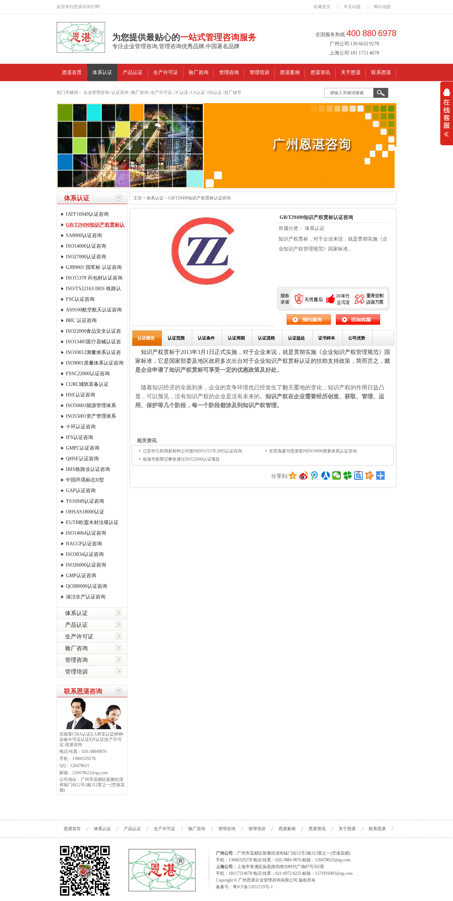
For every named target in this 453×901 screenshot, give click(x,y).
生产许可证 (165, 72)
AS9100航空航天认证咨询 (94, 309)
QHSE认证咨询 (82, 458)
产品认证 (133, 72)
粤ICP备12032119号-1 (253, 886)
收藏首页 (322, 6)
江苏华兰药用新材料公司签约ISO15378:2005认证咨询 (192, 451)
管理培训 (259, 72)
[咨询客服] (358, 323)
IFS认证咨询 (79, 437)
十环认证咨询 (81, 426)
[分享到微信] (336, 475)
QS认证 (215, 92)
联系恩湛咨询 (83, 691)
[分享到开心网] (369, 475)
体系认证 (102, 72)
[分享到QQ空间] (292, 475)
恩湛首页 (72, 72)
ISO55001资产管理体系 (91, 416)
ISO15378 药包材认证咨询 (94, 278)
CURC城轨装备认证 (87, 384)
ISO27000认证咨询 (86, 256)
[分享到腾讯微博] (314, 475)
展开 (446, 117)
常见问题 (352, 6)
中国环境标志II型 (85, 480)
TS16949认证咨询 (85, 501)
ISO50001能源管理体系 (91, 405)
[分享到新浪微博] (303, 475)
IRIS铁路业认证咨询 (88, 469)
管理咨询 (229, 72)
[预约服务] (309, 323)
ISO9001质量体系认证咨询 (95, 363)
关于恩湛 (351, 72)
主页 (137, 198)
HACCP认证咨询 (84, 543)
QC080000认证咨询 (86, 586)
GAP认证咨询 (81, 490)
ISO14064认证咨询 (86, 533)
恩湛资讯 (320, 72)
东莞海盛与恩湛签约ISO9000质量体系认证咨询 (313, 451)
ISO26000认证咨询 (86, 565)
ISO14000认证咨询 (86, 246)
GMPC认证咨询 (82, 448)
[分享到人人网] (325, 475)
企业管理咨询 (96, 92)
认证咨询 (119, 92)
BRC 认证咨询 (81, 320)
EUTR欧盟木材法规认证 (92, 522)
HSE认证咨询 (80, 395)
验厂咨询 (198, 72)
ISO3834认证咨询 (85, 554)
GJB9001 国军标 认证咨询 (94, 267)
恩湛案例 (290, 72)
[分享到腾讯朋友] (347, 475)
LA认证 (198, 92)
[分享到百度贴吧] (358, 475)
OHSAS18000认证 (85, 511)
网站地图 (382, 6)
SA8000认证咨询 (84, 235)
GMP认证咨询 (81, 575)
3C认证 (181, 92)
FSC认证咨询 (80, 299)
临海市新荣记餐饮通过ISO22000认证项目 (181, 459)
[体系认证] (226, 145)
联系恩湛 (381, 72)
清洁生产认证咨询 (85, 596)
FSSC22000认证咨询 (88, 373)
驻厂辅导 (232, 92)
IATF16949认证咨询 (87, 214)
